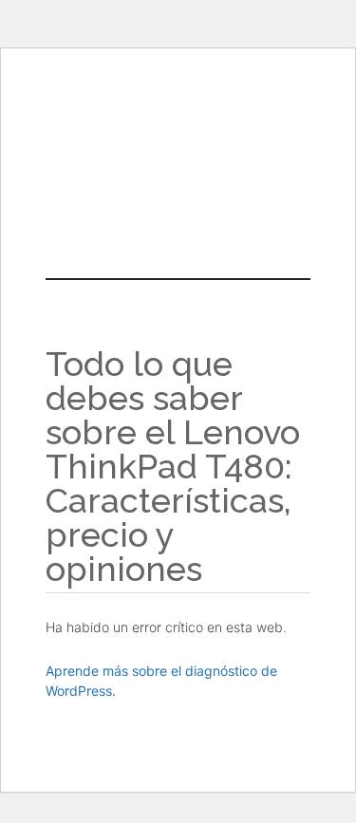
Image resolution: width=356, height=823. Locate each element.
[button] (177, 187)
